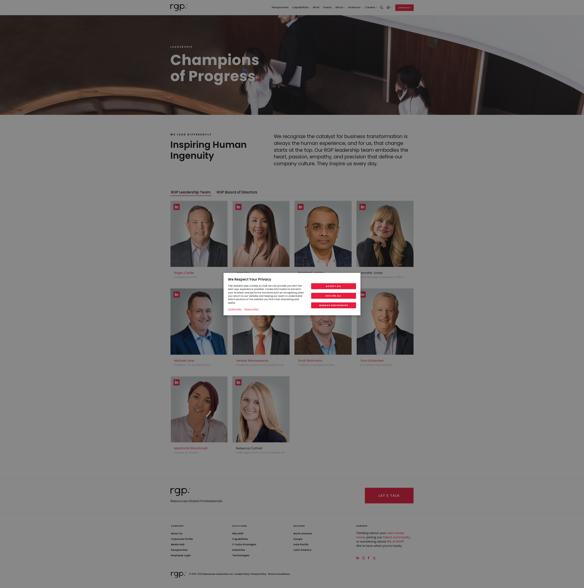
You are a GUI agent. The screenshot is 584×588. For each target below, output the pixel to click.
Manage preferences (333, 305)
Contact (404, 7)
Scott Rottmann (310, 360)
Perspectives (179, 550)
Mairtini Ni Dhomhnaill (190, 448)
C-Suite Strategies (244, 544)
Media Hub (177, 544)
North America (303, 533)
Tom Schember (372, 360)
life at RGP (394, 541)
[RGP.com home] (179, 7)
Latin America (302, 550)
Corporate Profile (182, 539)
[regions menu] (388, 7)
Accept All (333, 286)
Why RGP (237, 533)
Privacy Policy (259, 574)
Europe (298, 539)
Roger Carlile (184, 273)
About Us (176, 533)
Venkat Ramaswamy (252, 360)
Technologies (240, 555)
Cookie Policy (235, 309)
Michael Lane (184, 360)
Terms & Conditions (279, 574)
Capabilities (240, 539)
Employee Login (181, 555)
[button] (190, 192)
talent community (396, 537)
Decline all (333, 295)
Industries (238, 550)
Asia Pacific (301, 544)
